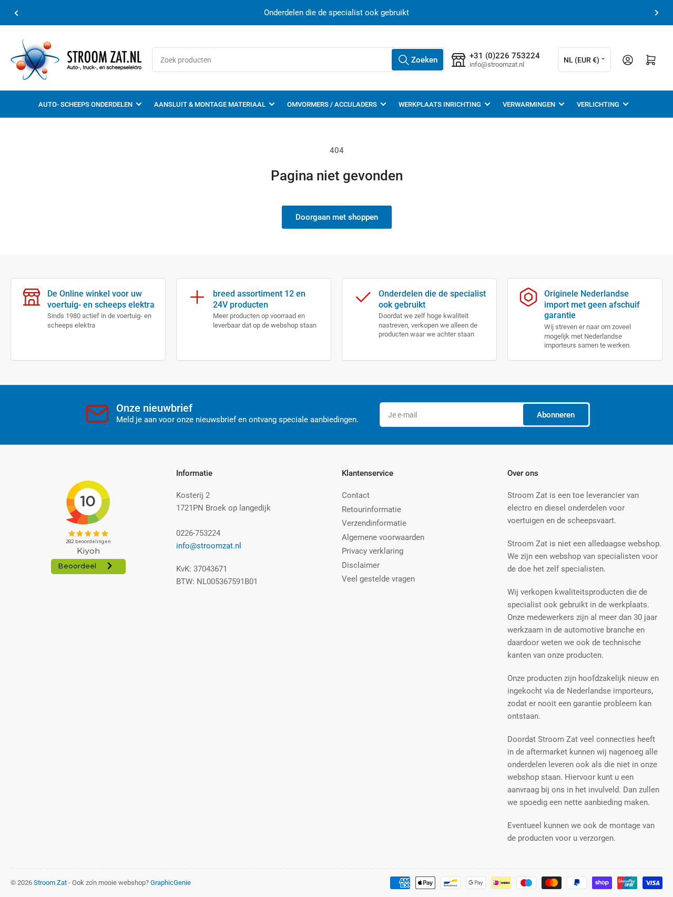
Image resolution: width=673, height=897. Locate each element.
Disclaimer (361, 565)
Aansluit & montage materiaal (210, 104)
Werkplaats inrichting (440, 104)
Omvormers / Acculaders (332, 104)
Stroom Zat (50, 882)
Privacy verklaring (372, 551)
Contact (356, 495)
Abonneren (556, 415)
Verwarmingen (529, 104)
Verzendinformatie (374, 523)
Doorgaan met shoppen (336, 217)
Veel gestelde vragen (378, 579)
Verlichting (598, 104)
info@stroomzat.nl (208, 546)
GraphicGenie (170, 882)
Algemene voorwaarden (383, 537)
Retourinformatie (371, 509)
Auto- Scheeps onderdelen (85, 104)
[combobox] (298, 59)
